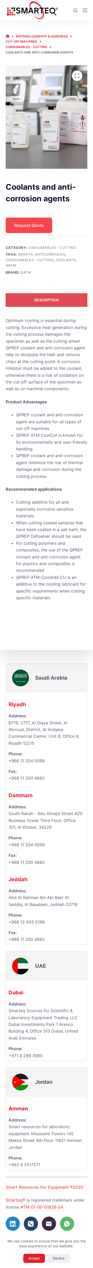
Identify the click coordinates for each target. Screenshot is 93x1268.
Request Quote (29, 225)
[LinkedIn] (13, 1224)
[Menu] (85, 10)
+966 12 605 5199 (27, 922)
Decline (59, 1258)
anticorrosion (50, 254)
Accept (34, 1258)
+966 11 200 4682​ (27, 778)
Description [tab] (46, 300)
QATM (11, 265)
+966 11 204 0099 (27, 760)
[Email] (49, 1224)
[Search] (76, 10)
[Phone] (31, 1224)
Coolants (66, 260)
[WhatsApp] (67, 1224)
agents (25, 254)
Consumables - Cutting (52, 247)
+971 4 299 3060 (26, 1055)
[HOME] (8, 36)
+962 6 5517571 (24, 1164)
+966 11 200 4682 (27, 862)
